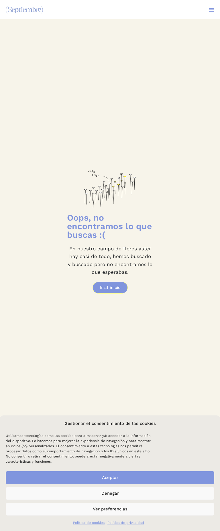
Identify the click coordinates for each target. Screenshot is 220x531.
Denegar (110, 493)
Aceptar (110, 477)
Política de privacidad (125, 523)
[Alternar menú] (211, 10)
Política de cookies (89, 523)
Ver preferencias (110, 509)
